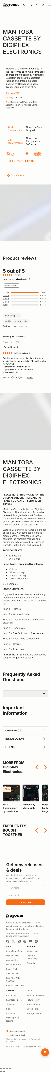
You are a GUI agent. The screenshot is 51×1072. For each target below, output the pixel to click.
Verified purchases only (16, 321)
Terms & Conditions (36, 995)
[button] (17, 154)
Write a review (11, 285)
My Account (32, 951)
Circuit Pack (22, 102)
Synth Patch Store (14, 951)
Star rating (10, 315)
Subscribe (25, 902)
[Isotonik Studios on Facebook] (7, 941)
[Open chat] (45, 1052)
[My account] (30, 5)
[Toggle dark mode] (43, 5)
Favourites (31, 963)
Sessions (10, 107)
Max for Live (12, 955)
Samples (36, 105)
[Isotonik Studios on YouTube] (30, 941)
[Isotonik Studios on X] (13, 941)
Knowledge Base (14, 1000)
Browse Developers (15, 985)
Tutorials (10, 1004)
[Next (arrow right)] (4, 1071)
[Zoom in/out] (1, 1068)
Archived (18, 97)
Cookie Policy (33, 1009)
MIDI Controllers (13, 964)
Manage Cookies (34, 1013)
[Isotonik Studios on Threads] (24, 941)
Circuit (13, 102)
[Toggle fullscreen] (4, 1068)
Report (30, 378)
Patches (27, 105)
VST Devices (12, 973)
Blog (8, 1009)
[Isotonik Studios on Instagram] (19, 941)
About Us (10, 1013)
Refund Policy (33, 1000)
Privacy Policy (33, 1004)
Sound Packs (12, 969)
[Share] (7, 1068)
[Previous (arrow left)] (1, 1071)
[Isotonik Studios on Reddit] (36, 941)
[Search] (24, 5)
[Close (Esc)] (10, 1068)
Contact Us (11, 995)
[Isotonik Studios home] (11, 5)
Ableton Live (12, 960)
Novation (18, 105)
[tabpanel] (25, 135)
